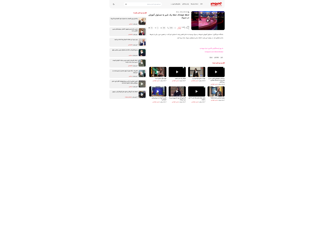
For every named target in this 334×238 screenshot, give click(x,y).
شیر (222, 57)
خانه (201, 4)
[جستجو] (126, 4)
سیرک (211, 57)
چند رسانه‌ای (185, 4)
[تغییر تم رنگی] (113, 4)
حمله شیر (216, 57)
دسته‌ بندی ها (194, 4)
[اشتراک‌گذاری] (175, 28)
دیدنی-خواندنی (179, 28)
